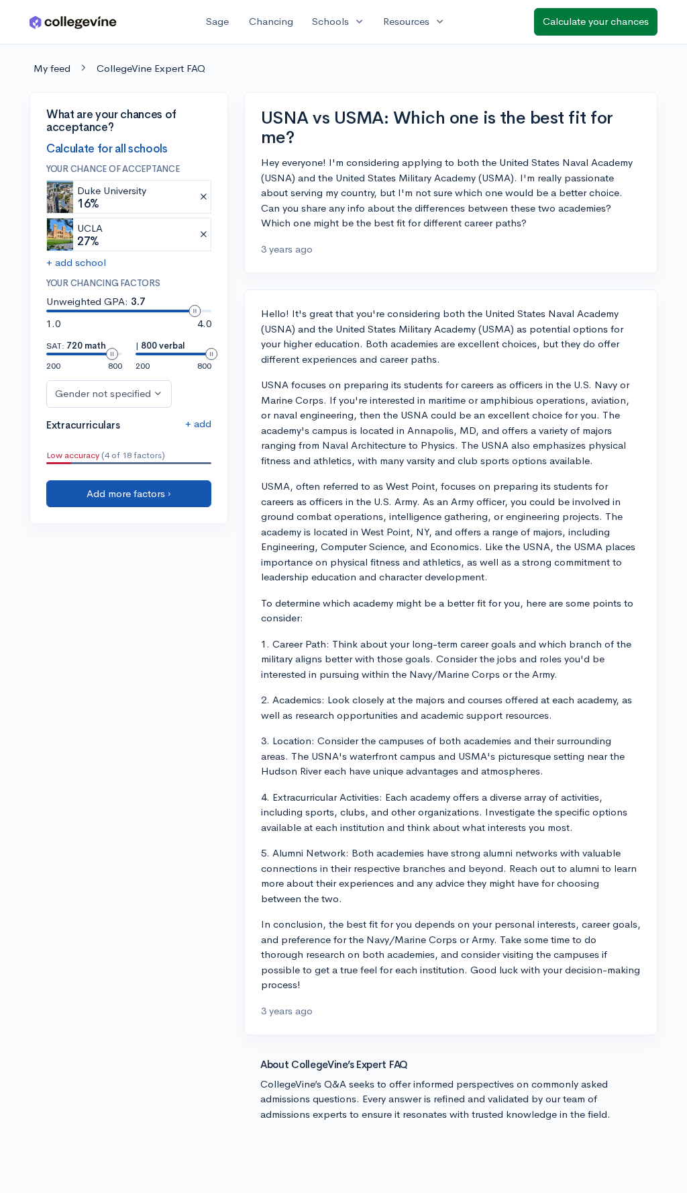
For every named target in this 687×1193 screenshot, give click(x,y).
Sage (217, 21)
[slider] (195, 311)
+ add (198, 423)
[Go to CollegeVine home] (73, 22)
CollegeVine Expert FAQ (151, 68)
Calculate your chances (596, 21)
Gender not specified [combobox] (103, 393)
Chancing (271, 21)
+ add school (76, 262)
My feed (52, 68)
